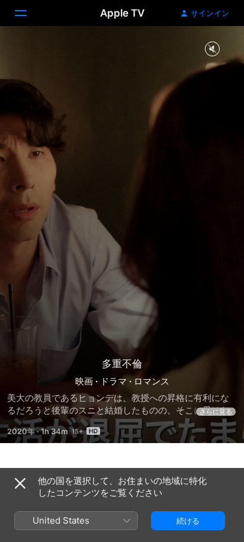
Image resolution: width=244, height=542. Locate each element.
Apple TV (122, 13)
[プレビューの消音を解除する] (212, 49)
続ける (188, 520)
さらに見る (216, 412)
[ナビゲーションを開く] (28, 13)
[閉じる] (20, 483)
